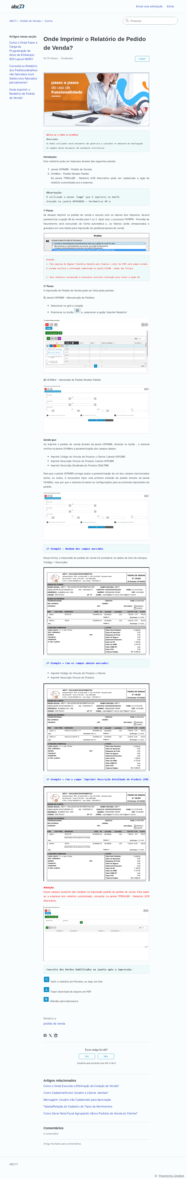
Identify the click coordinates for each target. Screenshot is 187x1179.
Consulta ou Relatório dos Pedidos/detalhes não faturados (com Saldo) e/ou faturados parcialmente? (23, 74)
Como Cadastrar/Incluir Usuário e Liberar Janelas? (75, 1092)
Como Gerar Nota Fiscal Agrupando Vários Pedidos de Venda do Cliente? (90, 1113)
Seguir (142, 58)
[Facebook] (45, 1035)
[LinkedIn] (55, 1035)
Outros (49, 20)
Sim (87, 1056)
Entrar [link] (170, 6)
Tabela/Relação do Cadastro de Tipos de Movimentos (77, 1106)
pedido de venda (54, 1023)
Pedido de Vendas (30, 20)
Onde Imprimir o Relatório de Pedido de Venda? (22, 94)
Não (106, 1056)
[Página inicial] (18, 6)
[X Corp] (50, 1035)
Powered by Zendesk (171, 1175)
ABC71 (12, 20)
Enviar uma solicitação (149, 6)
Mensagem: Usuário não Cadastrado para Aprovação (77, 1099)
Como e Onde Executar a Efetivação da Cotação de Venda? (81, 1086)
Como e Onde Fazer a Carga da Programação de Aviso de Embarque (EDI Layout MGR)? (23, 51)
